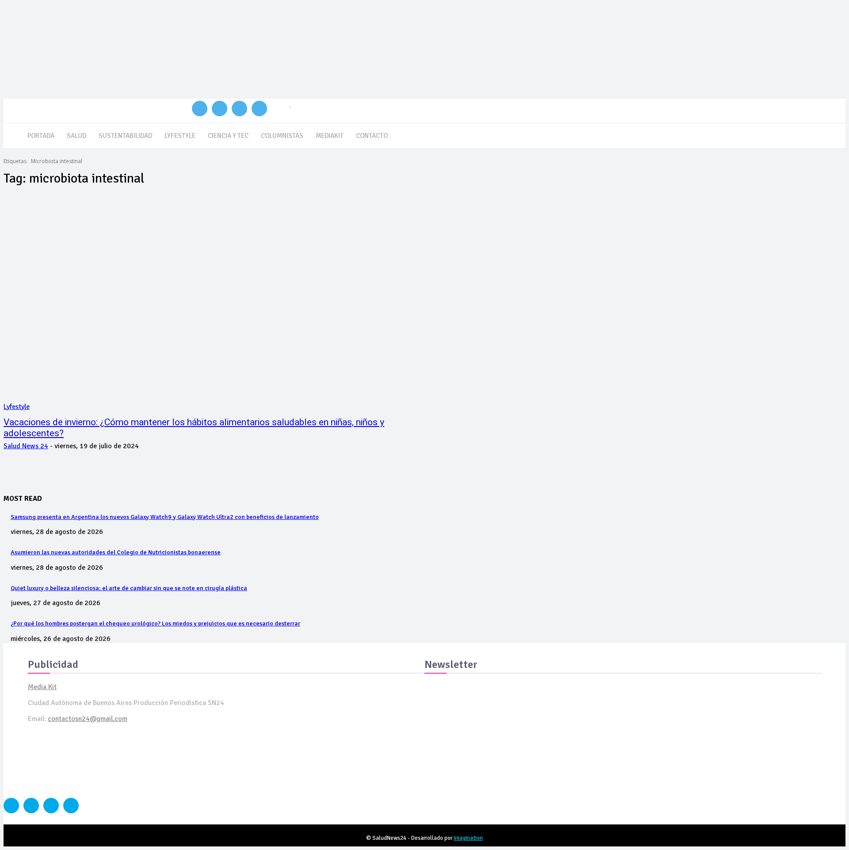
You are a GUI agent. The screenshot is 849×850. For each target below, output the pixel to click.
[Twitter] (239, 108)
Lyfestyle (17, 406)
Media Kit (42, 686)
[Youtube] (259, 108)
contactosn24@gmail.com (87, 718)
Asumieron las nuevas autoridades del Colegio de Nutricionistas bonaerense (116, 552)
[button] (834, 134)
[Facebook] (199, 108)
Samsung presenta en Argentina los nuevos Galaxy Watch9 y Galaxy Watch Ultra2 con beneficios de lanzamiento (165, 517)
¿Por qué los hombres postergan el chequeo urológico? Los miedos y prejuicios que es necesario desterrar (155, 623)
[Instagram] (219, 108)
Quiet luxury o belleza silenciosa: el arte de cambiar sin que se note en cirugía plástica (129, 588)
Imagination (468, 838)
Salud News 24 (26, 446)
